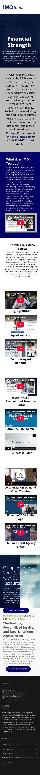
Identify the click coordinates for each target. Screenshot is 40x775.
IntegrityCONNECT (8, 749)
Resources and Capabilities (17, 610)
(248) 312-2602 (17, 618)
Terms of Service (7, 753)
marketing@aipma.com (14, 696)
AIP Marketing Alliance (9, 745)
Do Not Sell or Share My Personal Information (18, 758)
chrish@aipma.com (13, 615)
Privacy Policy (6, 762)
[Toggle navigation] (35, 4)
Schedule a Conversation (19, 669)
